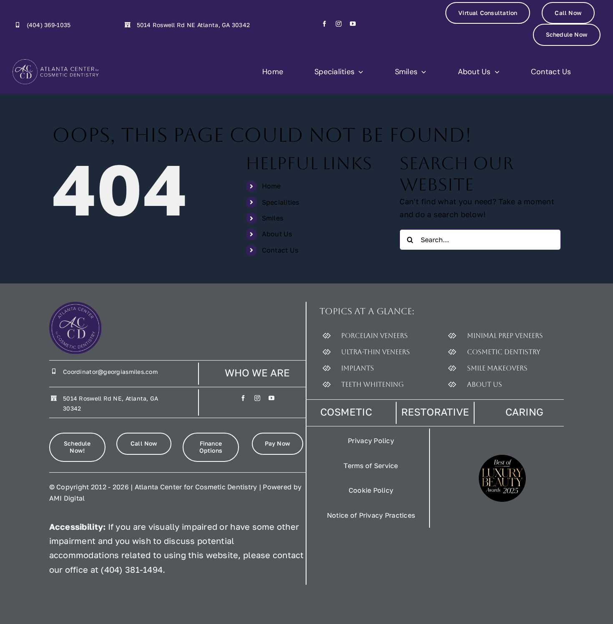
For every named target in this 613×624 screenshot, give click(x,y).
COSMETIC (346, 412)
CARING (524, 412)
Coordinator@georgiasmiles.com (110, 371)
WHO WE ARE (257, 372)
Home (271, 186)
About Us (277, 234)
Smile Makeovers (497, 368)
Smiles (273, 218)
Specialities (280, 202)
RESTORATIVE (435, 412)
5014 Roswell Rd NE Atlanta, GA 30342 (193, 24)
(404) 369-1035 (49, 24)
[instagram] (339, 24)
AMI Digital (67, 498)
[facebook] (324, 24)
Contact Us (280, 250)
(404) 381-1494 (131, 569)
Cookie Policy (371, 490)
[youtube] (353, 24)
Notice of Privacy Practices (371, 515)
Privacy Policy (371, 440)
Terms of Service (371, 465)
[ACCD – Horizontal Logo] (56, 71)
